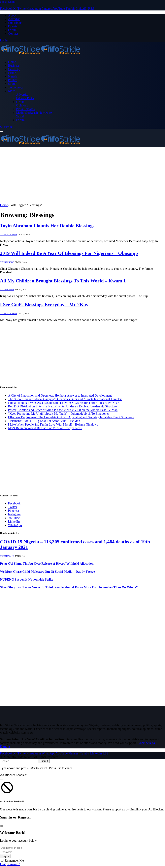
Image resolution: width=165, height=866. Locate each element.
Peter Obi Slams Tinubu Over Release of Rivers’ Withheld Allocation (47, 563)
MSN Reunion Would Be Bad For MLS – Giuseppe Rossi (45, 428)
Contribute (15, 22)
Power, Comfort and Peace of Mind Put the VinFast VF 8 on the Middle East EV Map (63, 410)
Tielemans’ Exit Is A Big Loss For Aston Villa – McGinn (44, 421)
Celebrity (14, 69)
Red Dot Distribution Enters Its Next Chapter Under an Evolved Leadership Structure (62, 406)
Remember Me (14, 860)
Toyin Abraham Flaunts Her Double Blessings (47, 225)
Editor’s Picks (25, 98)
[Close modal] (1, 779)
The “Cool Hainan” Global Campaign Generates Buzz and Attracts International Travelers (65, 399)
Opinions (22, 105)
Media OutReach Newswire (34, 112)
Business (13, 65)
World (20, 116)
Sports (12, 83)
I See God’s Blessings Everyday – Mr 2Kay (44, 304)
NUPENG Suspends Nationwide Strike (26, 579)
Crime (12, 72)
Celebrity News (8, 235)
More (11, 91)
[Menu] (1, 131)
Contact (13, 33)
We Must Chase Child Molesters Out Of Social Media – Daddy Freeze (47, 571)
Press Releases (25, 109)
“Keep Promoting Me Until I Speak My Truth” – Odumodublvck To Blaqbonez (58, 413)
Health (20, 101)
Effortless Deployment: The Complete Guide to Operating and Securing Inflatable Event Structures (71, 417)
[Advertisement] (82, 175)
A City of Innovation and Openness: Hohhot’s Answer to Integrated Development (60, 395)
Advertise (14, 19)
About (12, 15)
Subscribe (6, 126)
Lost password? (10, 864)
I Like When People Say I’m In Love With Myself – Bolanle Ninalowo (53, 424)
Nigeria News (7, 262)
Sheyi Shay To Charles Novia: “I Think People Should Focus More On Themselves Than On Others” (69, 587)
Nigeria (13, 76)
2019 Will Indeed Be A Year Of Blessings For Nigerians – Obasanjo (69, 253)
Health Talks (7, 556)
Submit (44, 761)
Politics (12, 80)
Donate (12, 26)
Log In (5, 856)
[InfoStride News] (40, 55)
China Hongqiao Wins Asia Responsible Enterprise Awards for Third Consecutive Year (63, 402)
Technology (15, 87)
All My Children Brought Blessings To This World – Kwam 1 (63, 280)
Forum (12, 30)
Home (12, 62)
